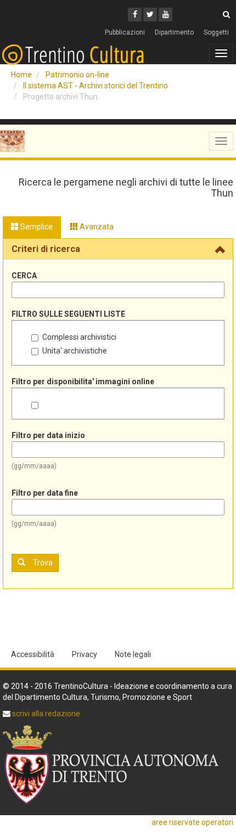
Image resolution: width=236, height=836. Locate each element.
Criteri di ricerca (46, 249)
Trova (43, 562)
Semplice (36, 226)
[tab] (118, 249)
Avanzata (96, 226)
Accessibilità (32, 654)
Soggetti (216, 32)
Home (21, 74)
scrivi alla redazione (45, 713)
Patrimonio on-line (77, 74)
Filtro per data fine (45, 493)
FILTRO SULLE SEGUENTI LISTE (68, 314)
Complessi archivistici (79, 337)
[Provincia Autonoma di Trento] (118, 764)
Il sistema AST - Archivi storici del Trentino (95, 85)
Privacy (84, 654)
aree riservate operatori (192, 822)
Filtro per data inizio (48, 435)
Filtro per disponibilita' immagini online (83, 381)
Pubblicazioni (125, 32)
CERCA (24, 275)
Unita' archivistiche (74, 350)
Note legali (133, 654)
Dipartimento (174, 32)
